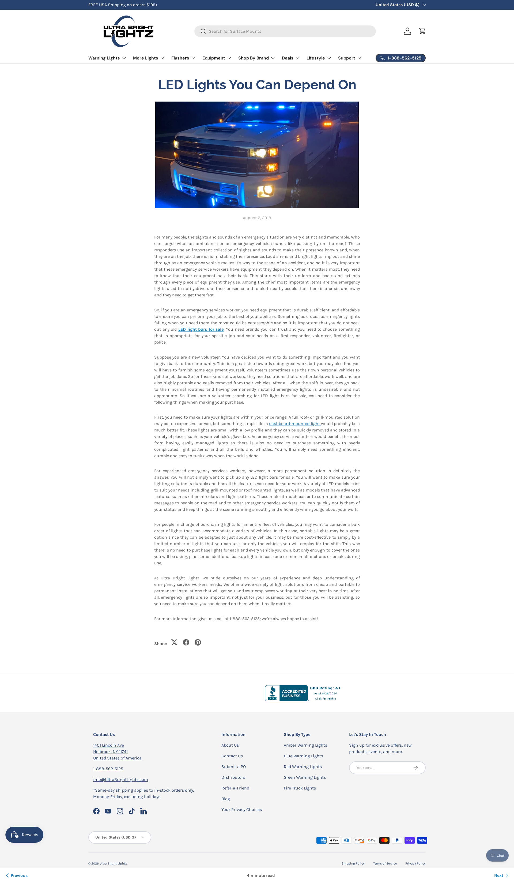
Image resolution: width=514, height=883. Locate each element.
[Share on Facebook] (186, 642)
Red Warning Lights (303, 766)
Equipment (213, 58)
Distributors (233, 777)
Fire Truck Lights (300, 788)
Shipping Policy (353, 863)
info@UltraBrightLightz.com (120, 779)
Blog (225, 798)
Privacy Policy (415, 863)
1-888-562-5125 (108, 768)
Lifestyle (316, 58)
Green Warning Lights (305, 777)
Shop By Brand (253, 58)
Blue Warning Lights (303, 755)
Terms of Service (385, 863)
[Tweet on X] (174, 642)
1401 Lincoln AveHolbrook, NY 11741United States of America (117, 752)
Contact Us (232, 755)
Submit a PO (233, 766)
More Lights (145, 58)
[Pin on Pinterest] (198, 642)
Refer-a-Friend (235, 788)
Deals (287, 58)
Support (346, 58)
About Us (230, 745)
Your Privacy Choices (241, 809)
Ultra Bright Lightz (113, 863)
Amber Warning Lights (305, 745)
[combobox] (285, 31)
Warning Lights (104, 58)
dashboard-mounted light (295, 423)
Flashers (180, 58)
